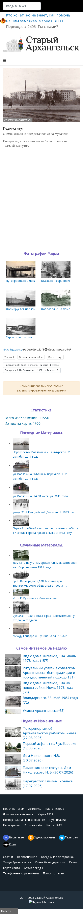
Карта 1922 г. (55, 825)
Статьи (8, 857)
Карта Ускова (54, 809)
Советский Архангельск (17, 120)
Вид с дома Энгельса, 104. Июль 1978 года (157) (49, 658)
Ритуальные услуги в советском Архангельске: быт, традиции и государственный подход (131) (49, 672)
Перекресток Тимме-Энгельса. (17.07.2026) (48, 783)
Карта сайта (11, 868)
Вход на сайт (33, 825)
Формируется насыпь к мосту (26, 309)
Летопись (34, 809)
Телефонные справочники (21, 873)
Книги (73, 862)
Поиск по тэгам (13, 809)
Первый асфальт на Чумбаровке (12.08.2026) (49, 745)
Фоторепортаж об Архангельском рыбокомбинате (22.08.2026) (49, 733)
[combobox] (22, 6)
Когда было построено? (57, 857)
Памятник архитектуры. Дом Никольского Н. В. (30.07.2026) (48, 770)
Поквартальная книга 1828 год (24, 820)
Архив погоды (33, 868)
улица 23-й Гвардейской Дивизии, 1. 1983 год (43, 512)
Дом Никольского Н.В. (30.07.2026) (41, 757)
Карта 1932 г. (47, 814)
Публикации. (57, 820)
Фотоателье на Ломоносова (60, 309)
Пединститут (55, 357)
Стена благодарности (50, 862)
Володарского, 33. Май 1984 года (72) (50, 700)
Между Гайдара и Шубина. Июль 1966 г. (40, 636)
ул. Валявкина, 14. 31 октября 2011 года (40, 496)
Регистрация (11, 825)
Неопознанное (27, 857)
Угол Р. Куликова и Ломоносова (35, 598)
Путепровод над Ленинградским (28, 281)
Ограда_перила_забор (31, 357)
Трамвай (9, 357)
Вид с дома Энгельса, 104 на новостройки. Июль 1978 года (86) (48, 687)
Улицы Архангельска (17, 862)
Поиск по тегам (53, 873)
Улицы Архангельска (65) (43, 710)
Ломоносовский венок (18, 814)
